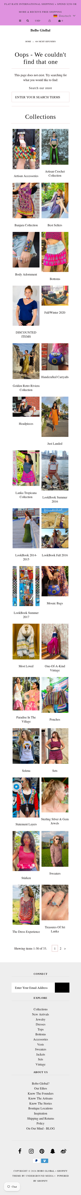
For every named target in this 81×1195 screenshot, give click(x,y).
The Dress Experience (26, 931)
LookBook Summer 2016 (54, 499)
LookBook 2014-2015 (26, 557)
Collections (41, 1009)
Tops (41, 1029)
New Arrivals (40, 1014)
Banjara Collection (26, 225)
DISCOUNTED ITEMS (26, 334)
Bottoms (55, 279)
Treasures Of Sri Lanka (55, 929)
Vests (40, 1044)
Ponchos (55, 719)
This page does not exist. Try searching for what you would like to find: (40, 77)
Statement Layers (26, 824)
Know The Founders (40, 1093)
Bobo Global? (40, 1083)
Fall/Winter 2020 (54, 312)
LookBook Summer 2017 (26, 615)
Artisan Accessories (26, 176)
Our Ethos (40, 1088)
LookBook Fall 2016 (55, 555)
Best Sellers (55, 225)
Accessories (40, 1039)
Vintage (40, 1064)
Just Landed (54, 443)
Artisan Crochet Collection (55, 173)
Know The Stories (40, 1103)
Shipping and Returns (40, 1118)
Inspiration (40, 1113)
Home (28, 41)
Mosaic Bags (55, 603)
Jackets (40, 1054)
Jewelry (40, 1019)
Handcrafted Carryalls (55, 377)
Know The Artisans (40, 1098)
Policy (40, 1123)
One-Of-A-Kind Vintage (55, 668)
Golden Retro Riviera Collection (26, 388)
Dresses (40, 1024)
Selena (26, 770)
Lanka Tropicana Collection (26, 495)
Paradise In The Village (26, 719)
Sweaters (55, 873)
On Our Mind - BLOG (40, 1128)
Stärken (26, 878)
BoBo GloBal (40, 30)
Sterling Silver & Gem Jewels (55, 821)
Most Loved (26, 666)
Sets (54, 770)
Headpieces (26, 423)
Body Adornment (26, 274)
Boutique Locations (40, 1108)
